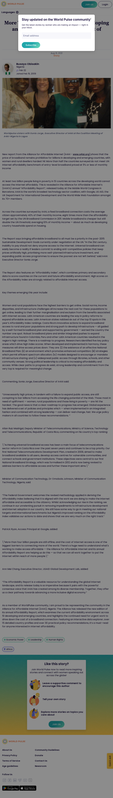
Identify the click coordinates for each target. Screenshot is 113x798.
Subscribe (31, 45)
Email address (31, 35)
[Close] (90, 18)
